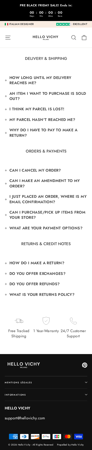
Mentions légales (18, 382)
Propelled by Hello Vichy (70, 444)
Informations (15, 394)
